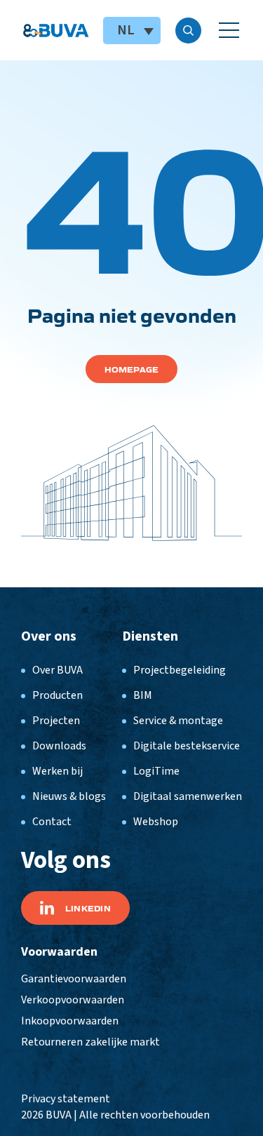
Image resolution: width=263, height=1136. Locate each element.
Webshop (155, 821)
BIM (142, 695)
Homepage (131, 369)
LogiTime (156, 771)
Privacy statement (65, 1099)
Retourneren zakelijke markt (90, 1042)
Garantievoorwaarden (73, 979)
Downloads (59, 746)
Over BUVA (57, 670)
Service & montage (178, 720)
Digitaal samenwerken (187, 796)
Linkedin (88, 908)
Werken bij (57, 771)
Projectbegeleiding (179, 670)
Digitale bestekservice (186, 746)
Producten (57, 695)
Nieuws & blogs (69, 796)
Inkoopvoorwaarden (70, 1021)
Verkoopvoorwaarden (72, 1000)
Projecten (56, 720)
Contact (52, 821)
